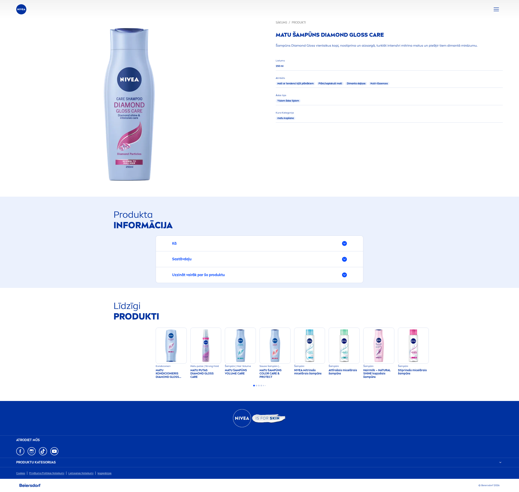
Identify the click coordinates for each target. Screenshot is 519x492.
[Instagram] (32, 451)
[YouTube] (54, 451)
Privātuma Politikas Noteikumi (46, 473)
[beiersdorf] (30, 485)
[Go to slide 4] (261, 385)
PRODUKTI (299, 22)
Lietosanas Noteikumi (80, 473)
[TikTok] (43, 451)
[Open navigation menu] (496, 9)
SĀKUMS (281, 22)
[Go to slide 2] (256, 385)
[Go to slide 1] (254, 385)
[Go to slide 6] (265, 385)
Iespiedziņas (105, 473)
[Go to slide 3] (259, 385)
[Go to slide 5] (263, 385)
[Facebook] (20, 451)
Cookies (20, 473)
